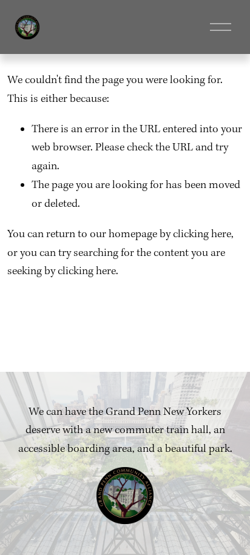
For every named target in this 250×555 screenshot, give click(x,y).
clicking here (202, 234)
